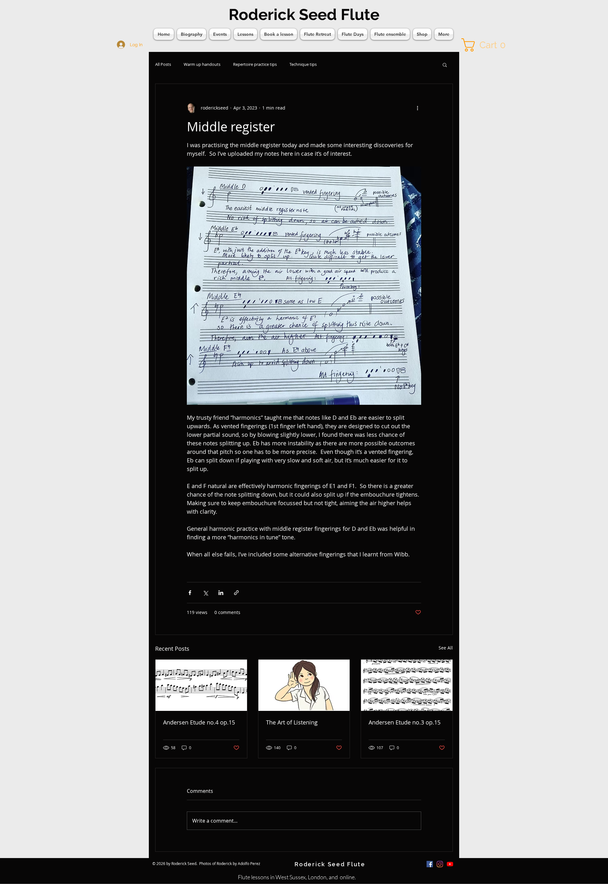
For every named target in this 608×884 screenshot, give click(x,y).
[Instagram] (440, 864)
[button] (486, 45)
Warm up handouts (202, 64)
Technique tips (303, 64)
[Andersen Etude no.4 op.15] (201, 685)
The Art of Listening (292, 722)
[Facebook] (430, 864)
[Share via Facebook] (190, 593)
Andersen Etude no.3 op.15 (404, 722)
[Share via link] (236, 593)
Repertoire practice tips (255, 64)
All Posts (163, 64)
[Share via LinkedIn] (221, 593)
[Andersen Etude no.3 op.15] (407, 685)
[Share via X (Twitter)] (205, 593)
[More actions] (417, 108)
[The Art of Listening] (304, 685)
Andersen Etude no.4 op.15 (199, 722)
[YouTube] (450, 864)
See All (446, 648)
